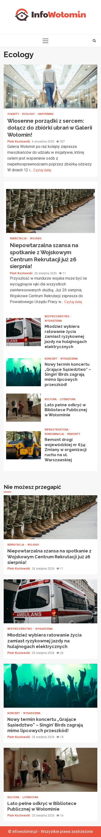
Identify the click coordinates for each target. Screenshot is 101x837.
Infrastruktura (57, 429)
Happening (45, 114)
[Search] (94, 40)
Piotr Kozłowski (19, 141)
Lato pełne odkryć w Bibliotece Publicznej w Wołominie (23, 408)
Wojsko (35, 238)
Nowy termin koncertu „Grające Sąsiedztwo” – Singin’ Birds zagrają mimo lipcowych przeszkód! (23, 372)
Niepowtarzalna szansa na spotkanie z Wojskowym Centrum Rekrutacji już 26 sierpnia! (50, 211)
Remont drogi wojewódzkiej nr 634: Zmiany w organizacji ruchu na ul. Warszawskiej (23, 445)
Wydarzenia (53, 320)
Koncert (51, 358)
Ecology (28, 114)
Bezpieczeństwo (57, 316)
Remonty (73, 434)
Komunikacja (55, 434)
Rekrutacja (18, 238)
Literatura (68, 399)
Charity (13, 114)
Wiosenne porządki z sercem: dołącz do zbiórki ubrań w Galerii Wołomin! (50, 87)
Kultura (51, 399)
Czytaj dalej (42, 170)
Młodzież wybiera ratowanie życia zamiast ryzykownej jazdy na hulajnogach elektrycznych (23, 332)
